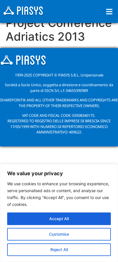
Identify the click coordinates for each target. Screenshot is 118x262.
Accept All (59, 218)
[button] (109, 11)
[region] (59, 213)
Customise (59, 234)
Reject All (59, 249)
